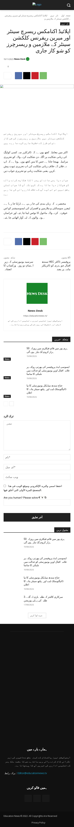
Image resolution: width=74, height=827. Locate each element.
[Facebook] (18, 75)
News (7, 359)
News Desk (19, 59)
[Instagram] (36, 798)
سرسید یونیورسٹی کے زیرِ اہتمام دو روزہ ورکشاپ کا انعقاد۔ (18, 265)
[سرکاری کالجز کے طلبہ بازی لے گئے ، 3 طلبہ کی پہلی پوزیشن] (14, 602)
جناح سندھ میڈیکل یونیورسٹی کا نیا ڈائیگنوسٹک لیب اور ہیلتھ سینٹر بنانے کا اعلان (46, 389)
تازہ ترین (54, 15)
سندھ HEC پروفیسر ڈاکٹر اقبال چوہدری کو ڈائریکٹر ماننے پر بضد (56, 265)
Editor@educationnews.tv (32, 773)
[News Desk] (28, 59)
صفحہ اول (65, 15)
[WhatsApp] (43, 75)
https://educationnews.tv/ (35, 316)
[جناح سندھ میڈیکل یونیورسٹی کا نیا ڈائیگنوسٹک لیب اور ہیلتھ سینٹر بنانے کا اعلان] (14, 391)
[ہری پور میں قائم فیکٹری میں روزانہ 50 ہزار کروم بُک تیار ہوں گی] (14, 354)
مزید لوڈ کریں (36, 615)
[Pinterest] (35, 75)
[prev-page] (6, 403)
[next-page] (11, 403)
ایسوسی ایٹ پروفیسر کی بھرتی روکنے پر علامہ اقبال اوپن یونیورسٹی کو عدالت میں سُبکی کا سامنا (48, 370)
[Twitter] (28, 798)
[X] (26, 75)
